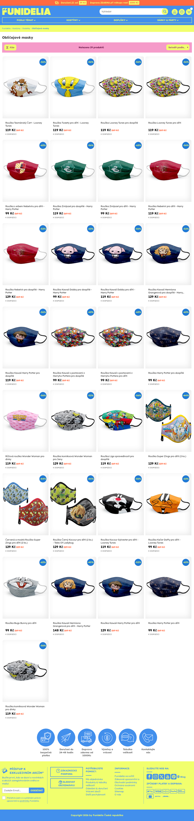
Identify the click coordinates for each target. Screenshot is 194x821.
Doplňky (119, 20)
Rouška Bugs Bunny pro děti (20, 623)
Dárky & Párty (166, 20)
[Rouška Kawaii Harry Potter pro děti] (121, 588)
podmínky (24, 801)
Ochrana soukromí (125, 785)
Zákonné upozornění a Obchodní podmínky (127, 781)
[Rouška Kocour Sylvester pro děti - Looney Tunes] (121, 504)
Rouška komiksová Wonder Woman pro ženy (72, 458)
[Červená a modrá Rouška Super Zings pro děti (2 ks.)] (26, 504)
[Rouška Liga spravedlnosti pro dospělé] (121, 421)
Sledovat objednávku (66, 783)
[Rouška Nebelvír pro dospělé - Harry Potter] (26, 254)
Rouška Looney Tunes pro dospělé (119, 122)
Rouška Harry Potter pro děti (163, 623)
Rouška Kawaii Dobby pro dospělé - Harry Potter (72, 291)
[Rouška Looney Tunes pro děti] (168, 87)
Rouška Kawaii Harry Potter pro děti (120, 623)
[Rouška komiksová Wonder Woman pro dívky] (26, 671)
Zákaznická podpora (68, 772)
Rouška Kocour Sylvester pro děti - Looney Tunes (119, 541)
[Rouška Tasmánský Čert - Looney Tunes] (26, 87)
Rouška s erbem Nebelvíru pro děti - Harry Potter (24, 208)
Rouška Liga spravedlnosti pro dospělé (117, 458)
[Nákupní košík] (189, 12)
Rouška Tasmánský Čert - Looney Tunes (23, 124)
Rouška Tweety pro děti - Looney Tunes (71, 124)
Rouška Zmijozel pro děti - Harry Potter (118, 208)
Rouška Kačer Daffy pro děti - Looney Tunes (164, 541)
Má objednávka (94, 779)
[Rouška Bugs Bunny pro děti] (26, 588)
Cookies (119, 788)
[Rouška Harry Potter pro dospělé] (168, 338)
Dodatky (26, 28)
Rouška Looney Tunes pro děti (164, 122)
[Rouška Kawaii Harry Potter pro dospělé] (26, 338)
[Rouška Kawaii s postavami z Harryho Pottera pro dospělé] (73, 338)
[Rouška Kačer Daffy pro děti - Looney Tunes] (168, 504)
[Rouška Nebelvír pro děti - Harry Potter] (168, 171)
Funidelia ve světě (124, 776)
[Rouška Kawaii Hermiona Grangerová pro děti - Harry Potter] (73, 588)
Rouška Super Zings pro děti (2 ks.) (167, 456)
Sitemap (119, 791)
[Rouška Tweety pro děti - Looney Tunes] (73, 87)
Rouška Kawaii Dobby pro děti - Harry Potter (118, 291)
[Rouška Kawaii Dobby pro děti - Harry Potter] (121, 254)
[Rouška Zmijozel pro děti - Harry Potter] (121, 171)
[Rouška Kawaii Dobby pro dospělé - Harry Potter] (73, 254)
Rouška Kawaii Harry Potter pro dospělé (22, 374)
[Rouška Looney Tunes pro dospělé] (121, 87)
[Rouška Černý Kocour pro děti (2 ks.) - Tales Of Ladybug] (73, 504)
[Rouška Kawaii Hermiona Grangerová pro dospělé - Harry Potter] (168, 254)
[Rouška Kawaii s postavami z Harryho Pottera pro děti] (121, 338)
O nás (118, 794)
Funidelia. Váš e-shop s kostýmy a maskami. (26, 11)
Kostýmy (72, 20)
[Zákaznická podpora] (182, 12)
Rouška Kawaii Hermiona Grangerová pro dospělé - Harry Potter (165, 291)
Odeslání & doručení (97, 788)
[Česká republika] (149, 777)
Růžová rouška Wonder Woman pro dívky (24, 458)
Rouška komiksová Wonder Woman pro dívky (25, 708)
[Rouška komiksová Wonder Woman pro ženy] (73, 421)
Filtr (12, 47)
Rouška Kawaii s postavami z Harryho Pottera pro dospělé (69, 374)
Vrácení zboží (93, 791)
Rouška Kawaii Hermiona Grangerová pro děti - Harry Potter (71, 624)
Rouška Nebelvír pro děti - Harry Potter (165, 208)
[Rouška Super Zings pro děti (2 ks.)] (168, 421)
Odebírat (37, 790)
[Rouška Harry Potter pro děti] (168, 588)
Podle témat (25, 20)
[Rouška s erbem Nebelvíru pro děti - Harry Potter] (26, 171)
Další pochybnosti (95, 794)
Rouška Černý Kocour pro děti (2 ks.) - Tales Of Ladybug (73, 541)
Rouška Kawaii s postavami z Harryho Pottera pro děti (117, 374)
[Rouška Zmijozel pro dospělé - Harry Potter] (73, 171)
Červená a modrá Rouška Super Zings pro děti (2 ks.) (22, 541)
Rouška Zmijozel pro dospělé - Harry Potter (72, 208)
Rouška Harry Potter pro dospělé (166, 372)
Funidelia (6, 28)
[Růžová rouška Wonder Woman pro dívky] (26, 421)
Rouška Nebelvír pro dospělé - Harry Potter (25, 291)
